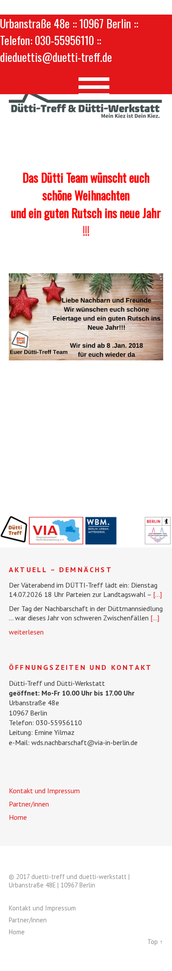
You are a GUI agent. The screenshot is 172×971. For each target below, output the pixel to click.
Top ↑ (155, 941)
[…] (157, 594)
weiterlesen (26, 631)
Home (18, 817)
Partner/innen (29, 803)
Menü (86, 83)
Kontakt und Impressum (44, 790)
